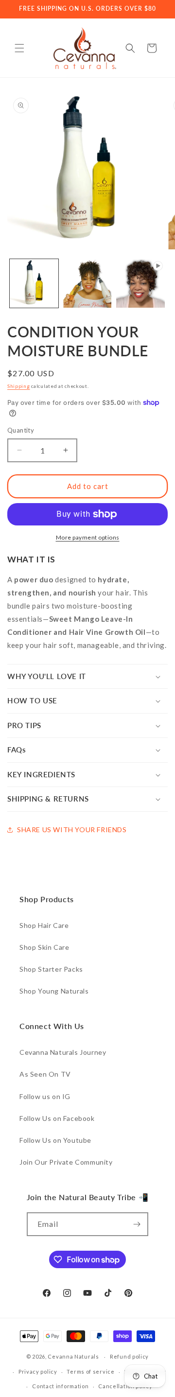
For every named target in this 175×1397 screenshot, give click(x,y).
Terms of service (90, 1371)
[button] (19, 48)
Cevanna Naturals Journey (62, 1052)
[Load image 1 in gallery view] (34, 283)
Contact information (60, 1386)
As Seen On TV (45, 1074)
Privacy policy (37, 1371)
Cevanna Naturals (73, 1356)
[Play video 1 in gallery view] (140, 283)
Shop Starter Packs (51, 969)
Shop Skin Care (44, 947)
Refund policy (129, 1356)
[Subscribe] (136, 1224)
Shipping (18, 386)
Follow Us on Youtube (55, 1140)
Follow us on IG (44, 1096)
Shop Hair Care (44, 925)
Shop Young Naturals (53, 991)
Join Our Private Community (66, 1162)
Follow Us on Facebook (57, 1118)
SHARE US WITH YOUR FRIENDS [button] (72, 829)
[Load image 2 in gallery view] (87, 283)
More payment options (88, 537)
